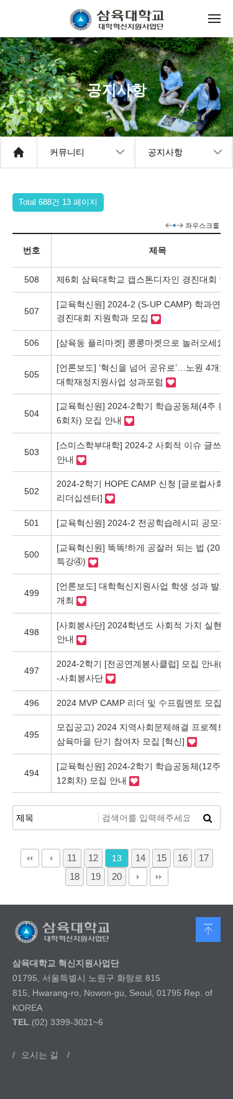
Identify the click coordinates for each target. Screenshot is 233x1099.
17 (204, 858)
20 (117, 876)
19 (96, 876)
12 (93, 858)
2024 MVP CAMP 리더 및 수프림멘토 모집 (140, 703)
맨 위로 (208, 929)
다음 (138, 876)
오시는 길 (39, 1055)
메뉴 (214, 18)
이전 (51, 858)
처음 (30, 858)
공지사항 (165, 152)
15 (162, 858)
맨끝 (159, 876)
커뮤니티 (67, 152)
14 (140, 858)
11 (71, 858)
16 (183, 858)
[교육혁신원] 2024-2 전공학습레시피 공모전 (143, 523)
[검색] (207, 818)
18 (75, 876)
